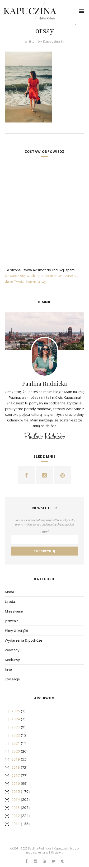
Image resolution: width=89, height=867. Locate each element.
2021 (15, 743)
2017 (15, 775)
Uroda (10, 601)
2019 (15, 759)
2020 (15, 751)
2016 (15, 783)
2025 (15, 711)
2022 (15, 735)
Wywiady (12, 650)
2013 (15, 807)
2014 (15, 799)
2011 (15, 823)
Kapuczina (51, 41)
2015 (15, 791)
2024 (15, 719)
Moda (9, 591)
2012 (15, 815)
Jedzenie (12, 620)
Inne (8, 669)
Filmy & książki (16, 630)
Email (44, 532)
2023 (15, 727)
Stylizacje (12, 679)
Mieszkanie (14, 611)
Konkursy (12, 659)
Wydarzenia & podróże (23, 640)
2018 (15, 767)
